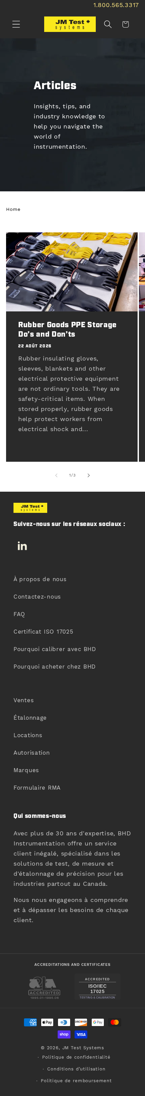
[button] (16, 24)
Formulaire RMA (37, 787)
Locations (27, 735)
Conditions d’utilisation (76, 1068)
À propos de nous (40, 579)
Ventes (23, 700)
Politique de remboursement (76, 1080)
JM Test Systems (83, 1047)
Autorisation (31, 752)
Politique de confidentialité (76, 1057)
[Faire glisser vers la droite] (88, 475)
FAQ (19, 614)
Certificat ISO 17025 (43, 631)
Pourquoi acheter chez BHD (54, 666)
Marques (26, 770)
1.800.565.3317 (116, 4)
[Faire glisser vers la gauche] (56, 475)
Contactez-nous (37, 596)
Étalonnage (30, 717)
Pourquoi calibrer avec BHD (54, 649)
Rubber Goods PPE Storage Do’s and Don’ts (67, 330)
